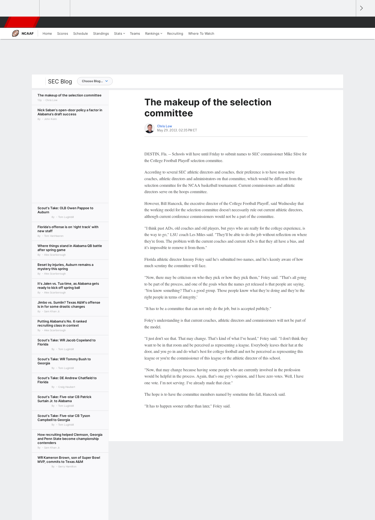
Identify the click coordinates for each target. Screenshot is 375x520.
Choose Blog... (92, 81)
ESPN (22, 22)
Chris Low (164, 126)
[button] (350, 22)
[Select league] (24, 8)
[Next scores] (361, 8)
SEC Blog (60, 81)
